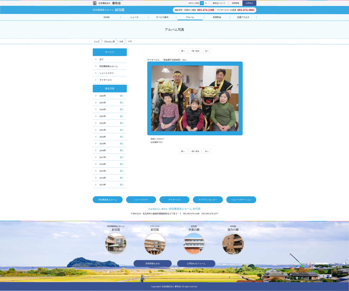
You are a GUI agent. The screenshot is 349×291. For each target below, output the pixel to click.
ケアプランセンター (208, 199)
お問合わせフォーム (196, 263)
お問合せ (249, 3)
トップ (96, 41)
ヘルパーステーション (241, 199)
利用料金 (217, 17)
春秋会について (219, 3)
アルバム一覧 (109, 41)
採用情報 (235, 3)
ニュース (134, 17)
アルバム (190, 17)
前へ (183, 51)
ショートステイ (107, 73)
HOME (107, 17)
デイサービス (106, 80)
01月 (121, 41)
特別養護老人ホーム (109, 66)
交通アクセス (243, 17)
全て (102, 59)
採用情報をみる (152, 263)
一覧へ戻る (195, 51)
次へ (207, 51)
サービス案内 (162, 17)
